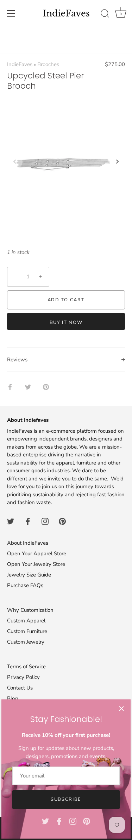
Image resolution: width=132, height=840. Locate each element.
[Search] (105, 14)
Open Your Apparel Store (36, 553)
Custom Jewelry (25, 641)
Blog (12, 698)
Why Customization (30, 610)
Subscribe (66, 799)
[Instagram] (72, 820)
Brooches (48, 64)
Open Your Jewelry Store (36, 564)
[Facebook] (59, 820)
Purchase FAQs (25, 585)
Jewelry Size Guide (29, 574)
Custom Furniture (27, 631)
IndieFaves (19, 64)
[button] (15, 161)
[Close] (121, 708)
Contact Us (20, 687)
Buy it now (66, 322)
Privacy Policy (23, 677)
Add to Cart (66, 300)
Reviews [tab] (17, 359)
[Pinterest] (86, 820)
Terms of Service (26, 666)
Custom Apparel (26, 620)
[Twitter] (45, 820)
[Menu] (11, 13)
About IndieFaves (27, 542)
